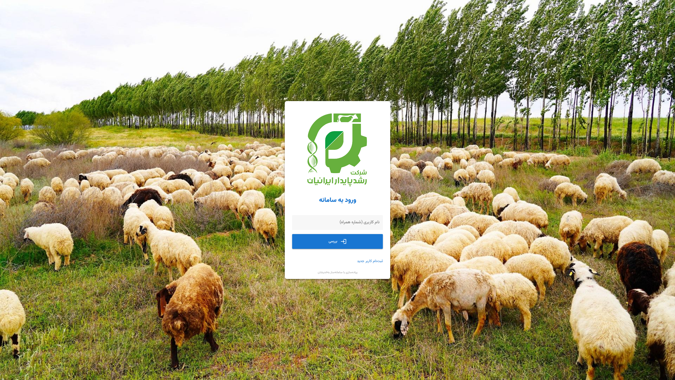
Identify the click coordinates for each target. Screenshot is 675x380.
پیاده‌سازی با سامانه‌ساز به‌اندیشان (338, 272)
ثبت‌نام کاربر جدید (370, 261)
